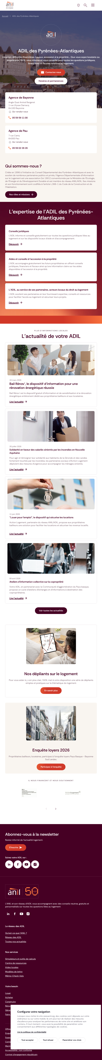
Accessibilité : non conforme (18, 1050)
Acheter (9, 997)
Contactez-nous (53, 72)
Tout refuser (48, 1040)
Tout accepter (27, 1040)
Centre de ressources (15, 963)
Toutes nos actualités (15, 941)
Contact (9, 1041)
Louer (8, 993)
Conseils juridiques (19, 231)
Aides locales (11, 967)
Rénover (9, 1006)
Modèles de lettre (13, 971)
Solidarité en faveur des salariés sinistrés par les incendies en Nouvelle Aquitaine (47, 451)
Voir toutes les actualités (51, 610)
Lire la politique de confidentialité (31, 1032)
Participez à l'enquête (51, 766)
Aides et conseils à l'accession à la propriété (32, 259)
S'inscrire (13, 847)
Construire (10, 1001)
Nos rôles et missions (19, 194)
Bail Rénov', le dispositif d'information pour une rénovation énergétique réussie (43, 386)
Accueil (5, 16)
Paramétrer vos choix (72, 1040)
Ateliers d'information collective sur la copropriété (36, 581)
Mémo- (14, 975)
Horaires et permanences (51, 81)
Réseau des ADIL (13, 937)
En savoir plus (51, 690)
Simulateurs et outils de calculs (20, 958)
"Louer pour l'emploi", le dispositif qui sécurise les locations (41, 517)
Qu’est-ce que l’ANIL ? (16, 933)
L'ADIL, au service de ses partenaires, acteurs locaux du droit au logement (48, 289)
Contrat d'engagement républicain (21, 1054)
